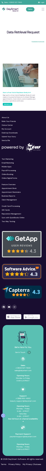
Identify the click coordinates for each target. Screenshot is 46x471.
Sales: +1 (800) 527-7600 (13, 2)
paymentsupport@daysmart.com (23, 436)
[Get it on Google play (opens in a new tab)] (32, 316)
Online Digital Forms (9, 178)
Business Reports (8, 196)
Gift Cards (6, 210)
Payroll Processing (9, 170)
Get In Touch (20, 352)
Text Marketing (7, 159)
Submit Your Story (9, 136)
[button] (22, 244)
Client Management (9, 200)
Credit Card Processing (11, 206)
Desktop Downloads (10, 133)
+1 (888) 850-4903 (23, 398)
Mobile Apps (6, 167)
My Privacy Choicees (32, 464)
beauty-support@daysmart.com (23, 401)
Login (42, 2)
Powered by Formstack (38, 41)
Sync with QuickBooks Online (13, 217)
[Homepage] (10, 9)
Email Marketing (8, 163)
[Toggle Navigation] (43, 9)
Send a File (6, 140)
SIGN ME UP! (7, 104)
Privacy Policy (14, 464)
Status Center (7, 125)
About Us (5, 117)
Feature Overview (9, 184)
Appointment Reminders (11, 192)
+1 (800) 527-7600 (23, 368)
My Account (6, 129)
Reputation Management (11, 214)
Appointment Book (9, 188)
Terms (3, 464)
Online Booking (7, 174)
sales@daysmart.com (23, 370)
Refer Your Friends (9, 121)
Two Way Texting (8, 221)
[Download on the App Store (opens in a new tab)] (13, 316)
